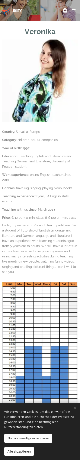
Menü (73, 10)
